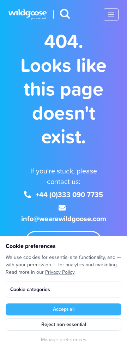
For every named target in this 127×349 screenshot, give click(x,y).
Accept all (63, 309)
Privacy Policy (59, 271)
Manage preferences (63, 339)
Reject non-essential (63, 324)
